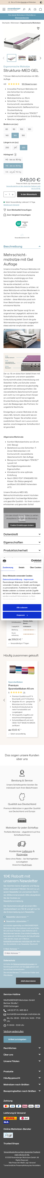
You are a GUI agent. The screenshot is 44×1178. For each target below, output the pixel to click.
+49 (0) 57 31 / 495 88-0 (17, 1010)
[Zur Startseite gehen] (14, 9)
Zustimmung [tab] (8, 567)
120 (29, 129)
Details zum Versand (11, 205)
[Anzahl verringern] (6, 194)
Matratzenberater (22, 18)
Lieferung (27, 851)
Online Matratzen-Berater (17, 1128)
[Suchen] (24, 9)
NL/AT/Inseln (27, 865)
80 (7, 129)
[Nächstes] (38, 39)
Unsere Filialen (11, 1061)
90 (14, 129)
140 (7, 135)
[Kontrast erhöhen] (41, 2)
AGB (27, 967)
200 (7, 147)
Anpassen (21, 615)
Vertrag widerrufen (14, 1031)
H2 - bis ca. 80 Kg (13, 159)
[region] (22, 44)
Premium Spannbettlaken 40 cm (21, 685)
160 (15, 135)
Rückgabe (22, 854)
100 (21, 129)
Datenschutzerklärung (12, 579)
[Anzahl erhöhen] (12, 194)
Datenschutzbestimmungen (23, 964)
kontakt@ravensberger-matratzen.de (18, 941)
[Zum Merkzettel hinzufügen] (38, 28)
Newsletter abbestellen (17, 921)
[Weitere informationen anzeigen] (15, 154)
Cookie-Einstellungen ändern (22, 525)
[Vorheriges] (5, 39)
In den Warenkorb (29, 194)
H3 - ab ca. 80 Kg (13, 165)
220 (23, 147)
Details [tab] (22, 567)
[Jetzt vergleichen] (35, 9)
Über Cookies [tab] (35, 567)
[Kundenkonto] (29, 9)
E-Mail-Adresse (11, 949)
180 (23, 135)
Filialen (24, 2)
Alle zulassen (22, 607)
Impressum (29, 579)
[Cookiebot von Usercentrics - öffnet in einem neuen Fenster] (31, 561)
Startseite (6, 23)
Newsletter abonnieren (17, 917)
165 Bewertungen (29, 84)
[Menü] (4, 9)
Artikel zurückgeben (17, 1039)
